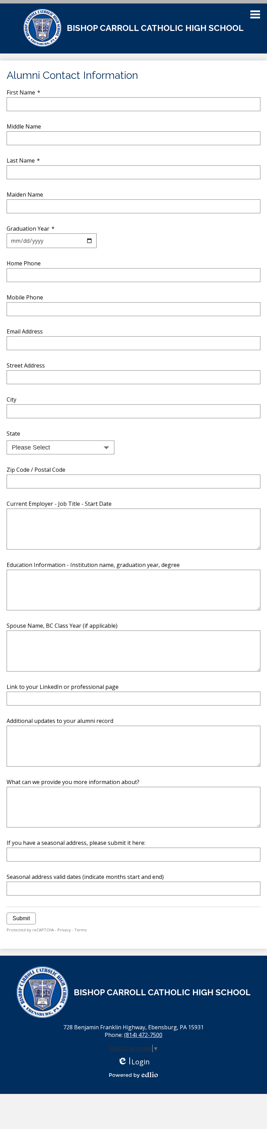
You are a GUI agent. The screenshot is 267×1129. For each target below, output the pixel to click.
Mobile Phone (25, 297)
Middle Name (24, 126)
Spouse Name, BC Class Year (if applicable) (62, 625)
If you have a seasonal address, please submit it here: (76, 843)
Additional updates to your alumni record (60, 721)
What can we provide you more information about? (73, 782)
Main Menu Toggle (255, 14)
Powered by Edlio (133, 1074)
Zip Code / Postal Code (36, 469)
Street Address (26, 365)
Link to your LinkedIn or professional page (63, 687)
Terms (80, 929)
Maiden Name (25, 194)
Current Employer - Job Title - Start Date (59, 504)
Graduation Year (31, 228)
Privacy (64, 929)
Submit (21, 918)
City (11, 399)
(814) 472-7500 (143, 1035)
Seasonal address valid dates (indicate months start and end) (85, 877)
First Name (23, 92)
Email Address (25, 331)
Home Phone (24, 263)
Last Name (23, 160)
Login (134, 1061)
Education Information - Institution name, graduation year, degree (93, 565)
